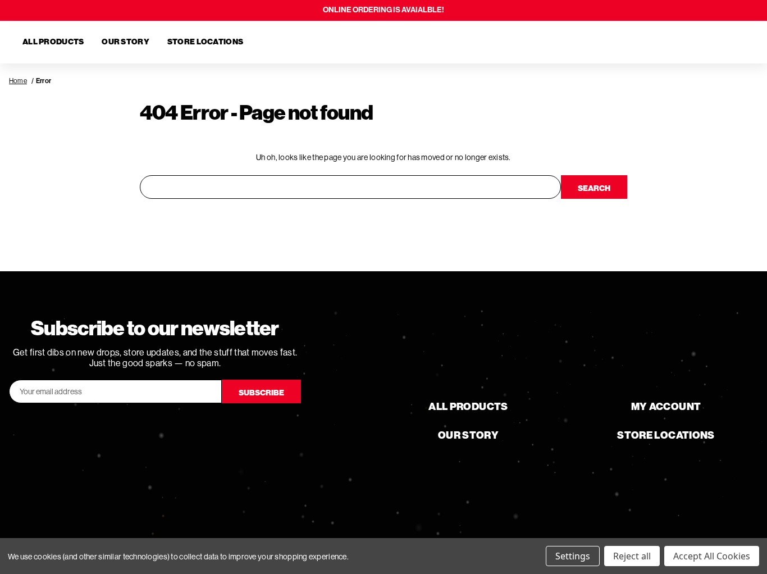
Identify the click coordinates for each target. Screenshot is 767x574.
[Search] (679, 42)
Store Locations (205, 42)
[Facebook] (124, 428)
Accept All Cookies (711, 556)
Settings (572, 556)
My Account (666, 406)
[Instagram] (186, 428)
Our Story (125, 42)
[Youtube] (155, 428)
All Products (53, 42)
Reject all (632, 556)
